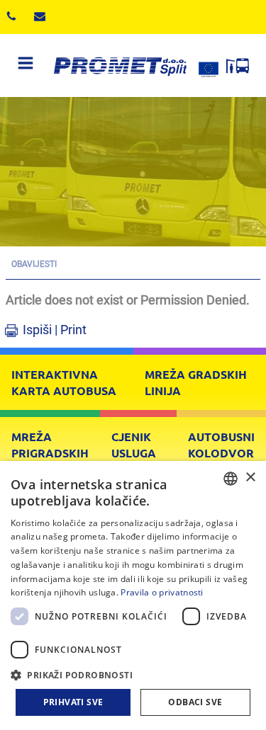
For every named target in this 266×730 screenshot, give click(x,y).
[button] (133, 674)
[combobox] (230, 479)
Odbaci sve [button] (195, 702)
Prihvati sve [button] (73, 702)
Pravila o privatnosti (162, 592)
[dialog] (133, 595)
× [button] (250, 477)
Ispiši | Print (55, 329)
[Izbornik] (25, 65)
